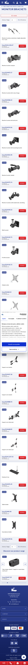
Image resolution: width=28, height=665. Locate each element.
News (4, 608)
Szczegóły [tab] (11, 318)
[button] (2, 582)
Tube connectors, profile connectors (13, 6)
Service (4, 619)
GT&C (15, 657)
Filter (15, 15)
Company (5, 614)
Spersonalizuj (13, 349)
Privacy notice (10, 659)
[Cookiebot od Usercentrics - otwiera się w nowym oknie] (20, 314)
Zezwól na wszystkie (14, 344)
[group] (14, 568)
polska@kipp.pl (15, 604)
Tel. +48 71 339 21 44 (14, 601)
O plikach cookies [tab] (21, 318)
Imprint (12, 657)
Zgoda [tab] (4, 318)
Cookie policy (17, 659)
